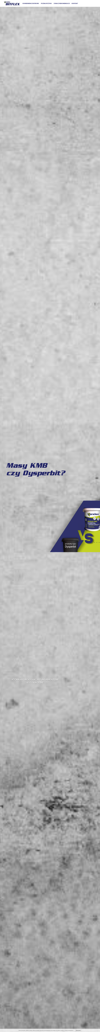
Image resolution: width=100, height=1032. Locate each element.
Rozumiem (78, 1030)
